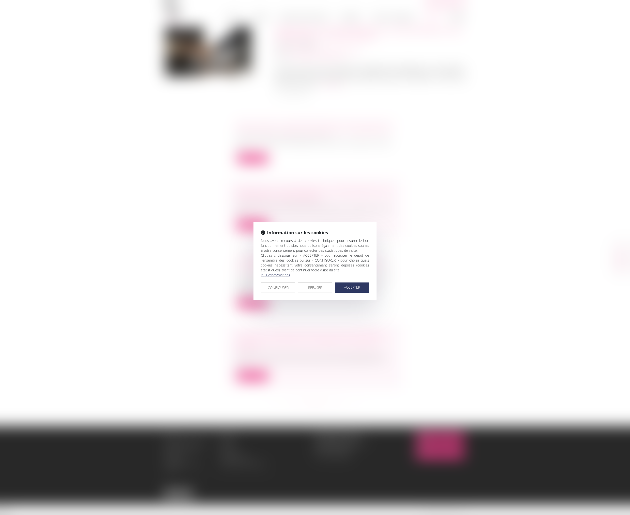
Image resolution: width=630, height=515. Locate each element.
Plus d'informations (275, 275)
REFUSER (315, 287)
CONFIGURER (278, 287)
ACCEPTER (352, 287)
